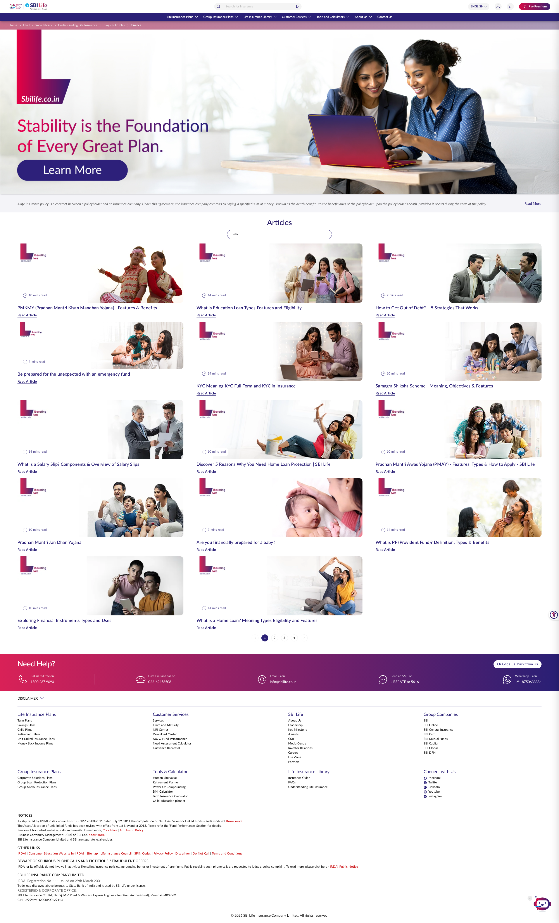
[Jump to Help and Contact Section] (510, 6)
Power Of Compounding (169, 787)
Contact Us (384, 17)
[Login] (498, 6)
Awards (293, 734)
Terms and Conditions (227, 853)
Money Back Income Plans (35, 743)
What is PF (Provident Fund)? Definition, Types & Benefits (432, 542)
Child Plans (24, 729)
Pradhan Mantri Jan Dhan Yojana (49, 542)
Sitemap (92, 853)
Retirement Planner (166, 782)
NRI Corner (160, 729)
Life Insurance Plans (180, 17)
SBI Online (431, 725)
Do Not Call (201, 853)
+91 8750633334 (528, 682)
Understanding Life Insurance (308, 787)
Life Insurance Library (257, 17)
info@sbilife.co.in (283, 682)
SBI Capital (431, 743)
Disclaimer (182, 853)
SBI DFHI (430, 752)
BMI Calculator (163, 791)
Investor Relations (300, 748)
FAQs (292, 782)
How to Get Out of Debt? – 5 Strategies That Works (427, 308)
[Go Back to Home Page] (28, 6)
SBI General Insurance (438, 729)
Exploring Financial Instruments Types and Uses (64, 620)
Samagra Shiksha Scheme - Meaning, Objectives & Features (434, 386)
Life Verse (294, 757)
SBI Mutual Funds (436, 739)
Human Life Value (165, 777)
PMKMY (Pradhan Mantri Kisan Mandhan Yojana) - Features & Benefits (87, 308)
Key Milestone (297, 729)
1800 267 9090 (42, 682)
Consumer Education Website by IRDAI (56, 853)
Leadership (295, 725)
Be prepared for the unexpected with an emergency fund (73, 374)
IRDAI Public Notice (344, 866)
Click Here (110, 830)
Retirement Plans (28, 734)
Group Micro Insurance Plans (37, 787)
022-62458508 (159, 682)
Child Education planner (169, 800)
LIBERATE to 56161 (406, 682)
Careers (293, 752)
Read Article (27, 315)
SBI (426, 720)
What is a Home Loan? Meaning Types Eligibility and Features (257, 620)
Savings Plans (26, 725)
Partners (293, 762)
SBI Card (429, 734)
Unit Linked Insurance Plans (36, 739)
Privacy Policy (163, 853)
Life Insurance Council (116, 853)
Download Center (165, 734)
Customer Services (294, 17)
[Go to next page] (304, 637)
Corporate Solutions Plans (34, 777)
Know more (234, 821)
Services (158, 720)
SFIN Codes (142, 853)
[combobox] (258, 6)
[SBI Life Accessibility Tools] (554, 614)
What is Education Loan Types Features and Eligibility (249, 308)
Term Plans (24, 720)
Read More (532, 203)
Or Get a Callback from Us (517, 664)
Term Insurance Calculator (170, 796)
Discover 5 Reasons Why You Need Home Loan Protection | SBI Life (264, 464)
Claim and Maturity (166, 725)
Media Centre (297, 743)
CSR (291, 739)
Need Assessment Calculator (172, 743)
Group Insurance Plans (218, 17)
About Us (361, 17)
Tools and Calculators (331, 17)
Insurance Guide (299, 777)
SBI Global (431, 748)
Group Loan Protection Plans (36, 782)
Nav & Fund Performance (170, 739)
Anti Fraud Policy (131, 830)
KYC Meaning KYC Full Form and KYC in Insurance (246, 386)
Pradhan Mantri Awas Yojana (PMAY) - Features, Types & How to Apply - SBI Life (455, 464)
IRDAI (21, 853)
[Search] (218, 6)
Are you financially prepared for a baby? (236, 542)
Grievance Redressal (166, 748)
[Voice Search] (297, 6)
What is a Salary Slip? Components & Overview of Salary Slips (78, 464)
